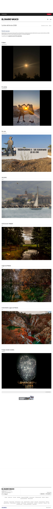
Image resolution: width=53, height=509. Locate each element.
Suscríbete (49, 14)
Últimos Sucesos (6, 501)
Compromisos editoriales (23, 498)
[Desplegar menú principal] (50, 19)
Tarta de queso (36, 501)
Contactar (6, 497)
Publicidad (43, 497)
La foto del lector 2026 (9, 25)
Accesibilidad (18, 497)
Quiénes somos (10, 497)
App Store (43, 493)
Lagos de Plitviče (6, 265)
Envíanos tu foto (44, 25)
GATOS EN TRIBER (7, 223)
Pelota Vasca (47, 501)
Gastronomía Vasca (11, 501)
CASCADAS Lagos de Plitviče (10, 307)
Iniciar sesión (47, 19)
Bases (50, 25)
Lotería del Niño (34, 504)
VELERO (4, 177)
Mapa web (47, 497)
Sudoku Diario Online (27, 501)
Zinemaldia (32, 501)
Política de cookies (30, 498)
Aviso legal (14, 497)
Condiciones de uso (31, 497)
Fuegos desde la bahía (8, 350)
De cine (4, 131)
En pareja (4, 87)
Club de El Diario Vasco (19, 504)
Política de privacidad (38, 497)
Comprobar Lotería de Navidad (27, 504)
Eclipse (4, 42)
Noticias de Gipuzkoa (42, 501)
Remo (22, 501)
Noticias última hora (18, 501)
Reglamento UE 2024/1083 (24, 497)
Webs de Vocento (48, 507)
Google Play (48, 493)
